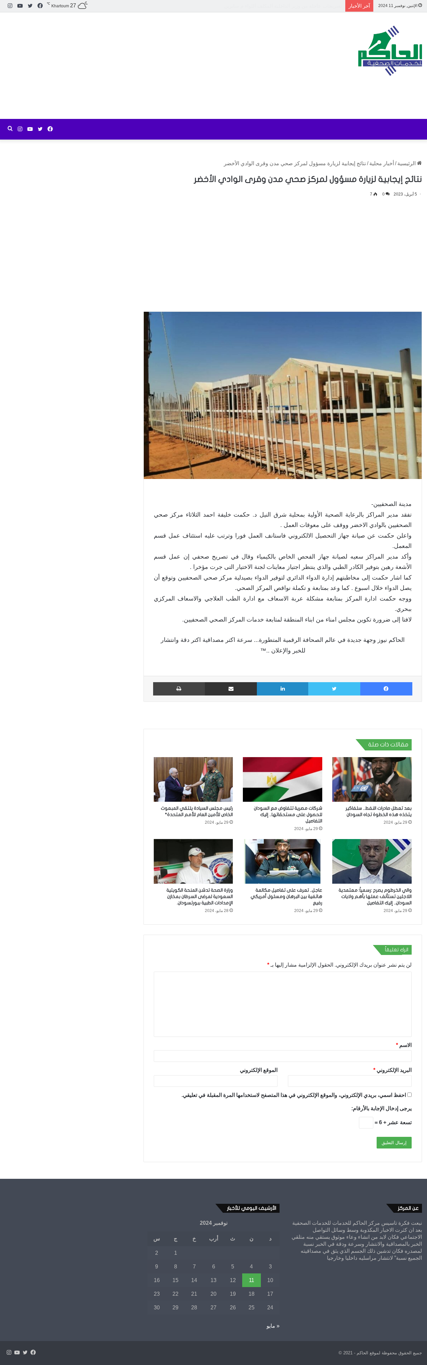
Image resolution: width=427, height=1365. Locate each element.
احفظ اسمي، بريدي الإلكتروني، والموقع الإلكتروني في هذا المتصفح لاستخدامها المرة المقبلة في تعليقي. (293, 1095)
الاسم (404, 1045)
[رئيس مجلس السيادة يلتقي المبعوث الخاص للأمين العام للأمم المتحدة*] (193, 779)
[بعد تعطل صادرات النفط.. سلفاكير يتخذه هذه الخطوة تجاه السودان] (372, 779)
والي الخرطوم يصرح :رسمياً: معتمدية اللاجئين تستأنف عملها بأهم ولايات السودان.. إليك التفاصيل (375, 896)
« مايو (273, 1326)
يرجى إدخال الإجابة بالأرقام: (381, 1108)
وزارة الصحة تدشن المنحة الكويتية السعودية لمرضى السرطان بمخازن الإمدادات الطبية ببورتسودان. (199, 896)
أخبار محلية (381, 163)
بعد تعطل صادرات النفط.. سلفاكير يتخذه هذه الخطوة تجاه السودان (272, 6)
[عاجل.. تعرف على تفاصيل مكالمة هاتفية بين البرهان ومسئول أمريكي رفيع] (282, 861)
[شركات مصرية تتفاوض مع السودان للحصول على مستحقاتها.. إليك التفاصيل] (282, 779)
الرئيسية (407, 163)
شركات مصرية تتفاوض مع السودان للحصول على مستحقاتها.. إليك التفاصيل (288, 814)
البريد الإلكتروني (392, 1070)
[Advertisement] (142, 65)
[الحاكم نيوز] (390, 51)
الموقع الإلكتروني (259, 1070)
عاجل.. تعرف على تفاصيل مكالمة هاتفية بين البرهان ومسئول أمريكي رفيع (286, 896)
